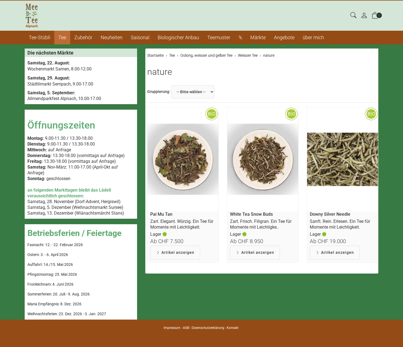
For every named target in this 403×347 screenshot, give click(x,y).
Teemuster (218, 37)
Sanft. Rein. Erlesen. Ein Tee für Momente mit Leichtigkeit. (340, 224)
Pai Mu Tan (161, 214)
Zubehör (83, 37)
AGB (186, 328)
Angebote (284, 37)
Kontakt (233, 328)
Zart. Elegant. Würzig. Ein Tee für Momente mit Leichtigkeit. (181, 224)
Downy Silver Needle (330, 214)
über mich (313, 37)
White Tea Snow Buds (251, 214)
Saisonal (140, 37)
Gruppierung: (158, 91)
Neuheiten (112, 37)
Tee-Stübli (39, 37)
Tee (62, 37)
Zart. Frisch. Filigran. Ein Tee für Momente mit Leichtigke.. (260, 224)
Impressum (172, 328)
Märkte (258, 37)
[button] (353, 15)
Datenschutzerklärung (208, 328)
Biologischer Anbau (178, 37)
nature (159, 72)
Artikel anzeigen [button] (177, 252)
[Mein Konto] (364, 16)
